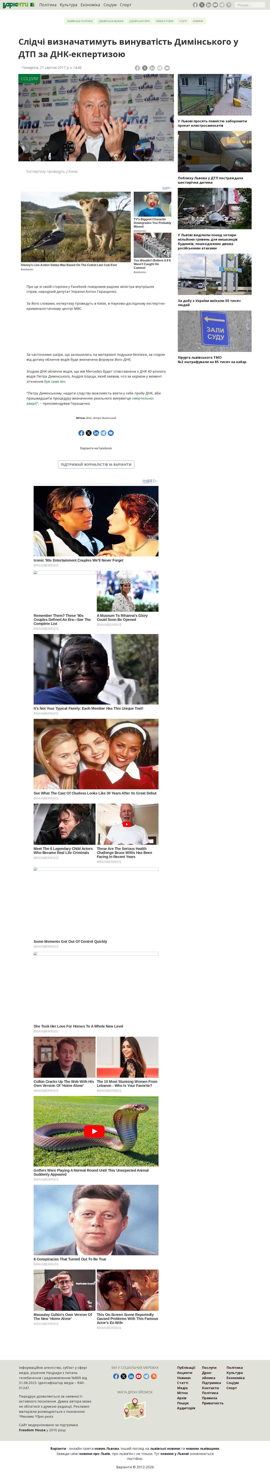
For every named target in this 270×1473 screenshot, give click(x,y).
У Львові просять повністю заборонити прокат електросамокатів (212, 123)
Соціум (110, 4)
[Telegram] (159, 68)
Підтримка (211, 1382)
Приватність (213, 1403)
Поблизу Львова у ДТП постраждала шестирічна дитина (210, 180)
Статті (183, 21)
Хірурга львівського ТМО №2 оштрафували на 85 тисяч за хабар (212, 359)
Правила (209, 1398)
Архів (181, 1398)
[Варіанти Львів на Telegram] (222, 5)
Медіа (182, 1387)
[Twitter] (144, 68)
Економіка (90, 4)
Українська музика (111, 21)
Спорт (126, 4)
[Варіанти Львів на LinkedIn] (208, 5)
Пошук (183, 1403)
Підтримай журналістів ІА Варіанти (96, 464)
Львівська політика (80, 21)
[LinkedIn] (152, 68)
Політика (48, 4)
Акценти (184, 1372)
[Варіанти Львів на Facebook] (195, 5)
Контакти (210, 1387)
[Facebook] (137, 68)
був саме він (54, 381)
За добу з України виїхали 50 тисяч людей (209, 302)
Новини (198, 21)
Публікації (186, 1367)
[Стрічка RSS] (228, 5)
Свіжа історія (164, 21)
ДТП (88, 418)
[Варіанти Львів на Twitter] (202, 5)
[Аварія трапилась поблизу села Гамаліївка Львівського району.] (215, 151)
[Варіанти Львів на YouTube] (215, 5)
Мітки (182, 1392)
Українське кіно (139, 21)
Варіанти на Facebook (96, 448)
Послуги (209, 1367)
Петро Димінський (104, 418)
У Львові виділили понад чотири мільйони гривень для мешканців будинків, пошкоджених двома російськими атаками (207, 241)
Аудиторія (186, 1408)
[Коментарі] (167, 68)
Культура (68, 4)
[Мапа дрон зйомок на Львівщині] (135, 1408)
